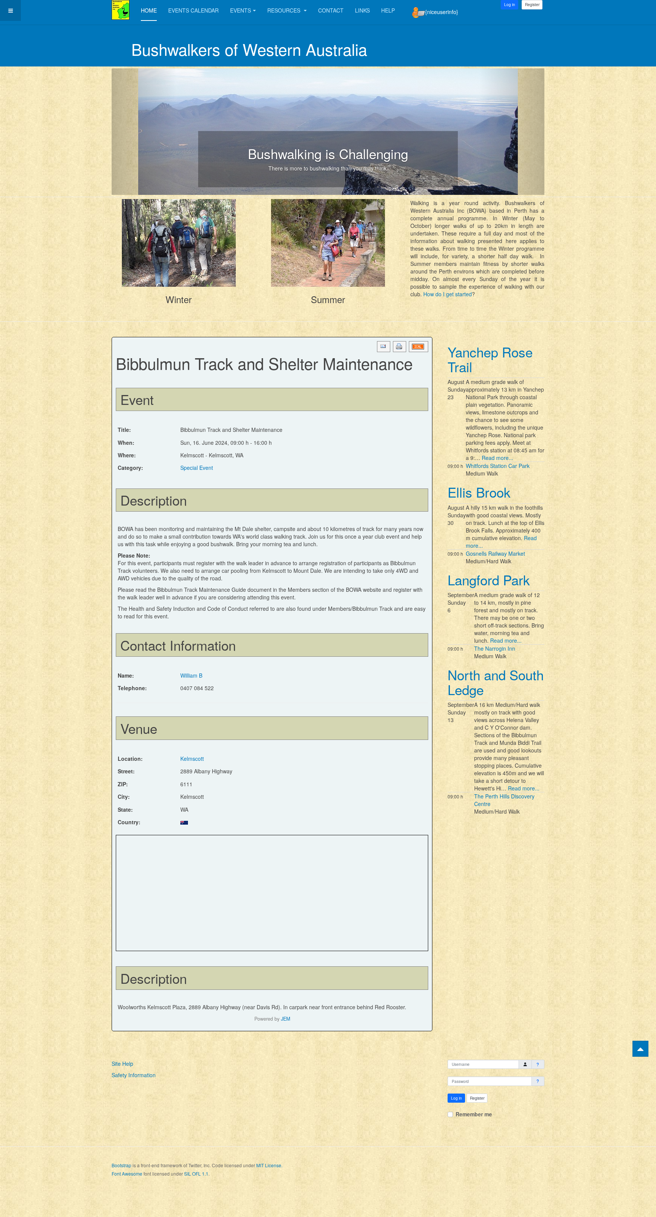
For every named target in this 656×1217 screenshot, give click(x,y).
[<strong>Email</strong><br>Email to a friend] (383, 346)
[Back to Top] (640, 1049)
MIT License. (269, 1165)
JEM (285, 1018)
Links (362, 10)
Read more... (497, 458)
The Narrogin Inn (494, 648)
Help (388, 10)
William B (191, 675)
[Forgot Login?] (538, 1064)
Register (532, 4)
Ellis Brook (479, 491)
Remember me (474, 1114)
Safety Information (134, 1075)
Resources (284, 10)
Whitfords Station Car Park (498, 465)
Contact (331, 10)
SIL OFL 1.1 (196, 1173)
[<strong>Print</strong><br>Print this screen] (399, 346)
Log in (456, 1098)
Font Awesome (127, 1173)
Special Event (196, 467)
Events (240, 10)
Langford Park (489, 579)
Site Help (122, 1063)
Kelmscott (192, 758)
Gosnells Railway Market (495, 553)
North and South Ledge (496, 682)
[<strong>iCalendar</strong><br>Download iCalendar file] (418, 346)
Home (149, 10)
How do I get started (447, 294)
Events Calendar (193, 10)
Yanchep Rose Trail (490, 359)
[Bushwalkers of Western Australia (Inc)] (120, 10)
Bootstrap (121, 1165)
